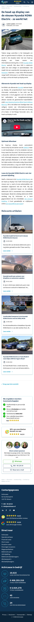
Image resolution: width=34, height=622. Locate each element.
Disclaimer (12, 615)
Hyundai (20, 87)
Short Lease (5, 542)
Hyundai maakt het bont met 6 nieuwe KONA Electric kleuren (15, 237)
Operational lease (7, 537)
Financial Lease (6, 540)
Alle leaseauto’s (6, 559)
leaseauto (5, 73)
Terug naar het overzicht (10, 384)
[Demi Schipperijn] (24, 445)
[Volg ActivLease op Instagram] (10, 510)
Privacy (4, 615)
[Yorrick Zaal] (17, 445)
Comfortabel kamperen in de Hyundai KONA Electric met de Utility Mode (15, 317)
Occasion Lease (6, 544)
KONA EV (26, 148)
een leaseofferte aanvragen (14, 204)
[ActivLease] (5, 2)
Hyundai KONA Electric (23, 179)
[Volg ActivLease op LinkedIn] (3, 510)
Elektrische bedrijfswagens (10, 557)
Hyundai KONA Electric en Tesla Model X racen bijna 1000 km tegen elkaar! (16, 358)
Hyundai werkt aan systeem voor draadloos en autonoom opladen (13, 277)
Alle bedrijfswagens (8, 562)
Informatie (9, 6)
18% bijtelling (6, 554)
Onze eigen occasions (8, 547)
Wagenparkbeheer (7, 549)
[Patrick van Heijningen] (9, 445)
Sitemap (29, 615)
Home (3, 6)
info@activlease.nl (9, 506)
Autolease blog (17, 6)
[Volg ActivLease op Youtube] (14, 510)
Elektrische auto (7, 552)
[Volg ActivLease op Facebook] (7, 510)
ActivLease (5, 535)
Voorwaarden (21, 615)
